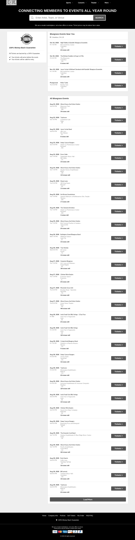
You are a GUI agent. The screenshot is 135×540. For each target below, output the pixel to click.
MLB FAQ (89, 515)
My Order (80, 515)
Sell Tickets (71, 515)
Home (44, 515)
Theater (94, 3)
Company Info (53, 515)
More (107, 3)
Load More (87, 499)
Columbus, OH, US (57, 37)
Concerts (81, 3)
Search (99, 18)
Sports (68, 3)
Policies (62, 515)
